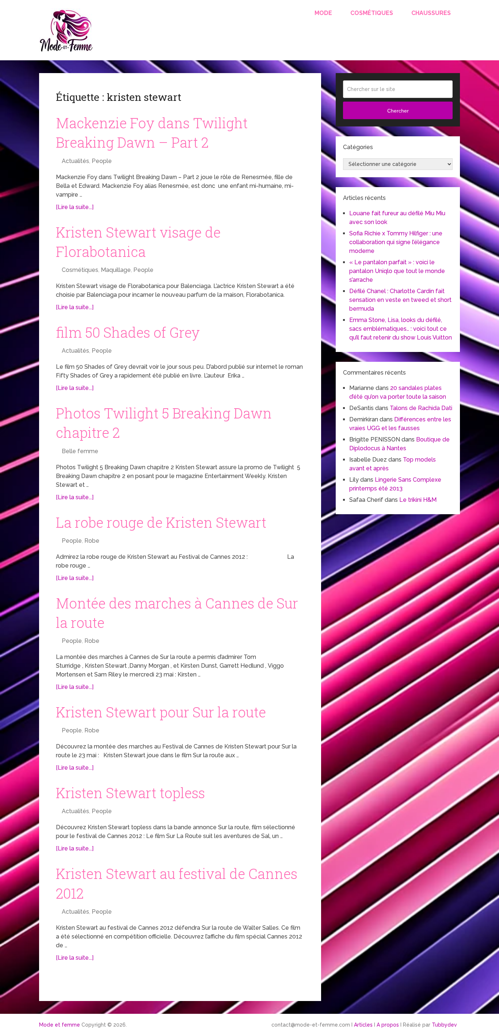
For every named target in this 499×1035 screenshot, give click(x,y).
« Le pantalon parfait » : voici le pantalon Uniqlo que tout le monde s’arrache (397, 271)
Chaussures (431, 13)
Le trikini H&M (418, 499)
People (102, 161)
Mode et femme (59, 1025)
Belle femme (80, 451)
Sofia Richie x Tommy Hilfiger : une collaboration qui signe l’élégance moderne (395, 242)
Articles (363, 1025)
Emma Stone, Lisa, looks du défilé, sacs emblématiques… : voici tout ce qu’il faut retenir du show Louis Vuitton (400, 328)
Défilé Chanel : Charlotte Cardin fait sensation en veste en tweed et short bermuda (400, 300)
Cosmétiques (371, 13)
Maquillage (116, 269)
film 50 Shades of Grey (128, 332)
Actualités (75, 161)
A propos (388, 1025)
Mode (323, 13)
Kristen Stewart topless (130, 793)
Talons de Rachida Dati (421, 408)
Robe (91, 540)
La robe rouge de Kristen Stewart (161, 522)
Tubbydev (444, 1025)
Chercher (398, 111)
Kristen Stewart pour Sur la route (161, 712)
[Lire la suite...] (75, 207)
